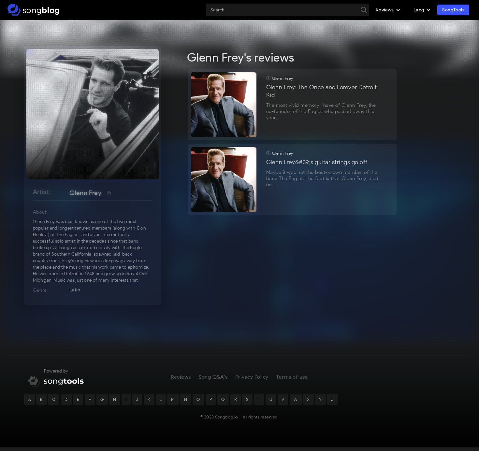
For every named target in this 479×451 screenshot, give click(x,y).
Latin (74, 290)
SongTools (453, 10)
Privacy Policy (252, 377)
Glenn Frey (85, 193)
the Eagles (67, 234)
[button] (388, 10)
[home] (33, 10)
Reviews (181, 377)
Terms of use (292, 377)
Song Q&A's (212, 377)
